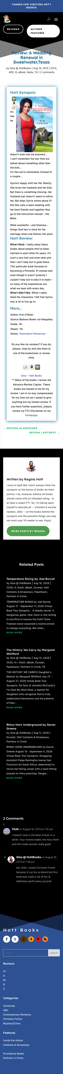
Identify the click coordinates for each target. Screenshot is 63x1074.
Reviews (13, 29)
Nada (30, 72)
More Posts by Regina (28, 531)
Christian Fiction (12, 1018)
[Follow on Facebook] (6, 939)
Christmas (9, 1005)
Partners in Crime (16, 596)
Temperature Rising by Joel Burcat (30, 579)
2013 (53, 68)
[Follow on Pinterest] (38, 939)
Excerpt (38, 587)
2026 (9, 587)
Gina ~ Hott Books (31, 375)
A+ (16, 662)
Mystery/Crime (11, 1023)
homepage (31, 415)
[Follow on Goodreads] (23, 939)
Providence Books (13, 1053)
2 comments (47, 72)
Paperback (40, 591)
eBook (21, 72)
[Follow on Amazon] (31, 939)
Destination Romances (32, 333)
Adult (20, 587)
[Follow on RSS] (45, 939)
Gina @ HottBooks (20, 68)
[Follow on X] (15, 939)
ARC (11, 72)
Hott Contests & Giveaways (33, 737)
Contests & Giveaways (16, 1044)
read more (14, 632)
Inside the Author (13, 1040)
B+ (4, 980)
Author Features (37, 31)
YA (36, 72)
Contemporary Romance (17, 1014)
